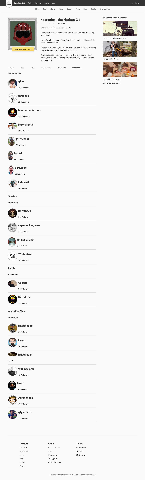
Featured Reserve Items (115, 17)
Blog (21, 459)
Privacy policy (52, 459)
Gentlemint (16, 4)
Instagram (82, 455)
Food (61, 9)
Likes (33, 68)
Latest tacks (24, 448)
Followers (62, 68)
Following (77, 68)
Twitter (82, 451)
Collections (46, 68)
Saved (22, 68)
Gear (44, 9)
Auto (85, 9)
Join (131, 3)
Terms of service (54, 455)
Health (93, 9)
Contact (50, 451)
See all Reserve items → (112, 83)
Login (137, 3)
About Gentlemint (54, 448)
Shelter (52, 9)
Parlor (47, 3)
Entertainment (105, 9)
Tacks (30, 3)
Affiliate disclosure (54, 462)
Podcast (22, 462)
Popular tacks (24, 451)
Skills (37, 9)
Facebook (82, 447)
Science (69, 9)
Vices (78, 9)
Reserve (38, 3)
